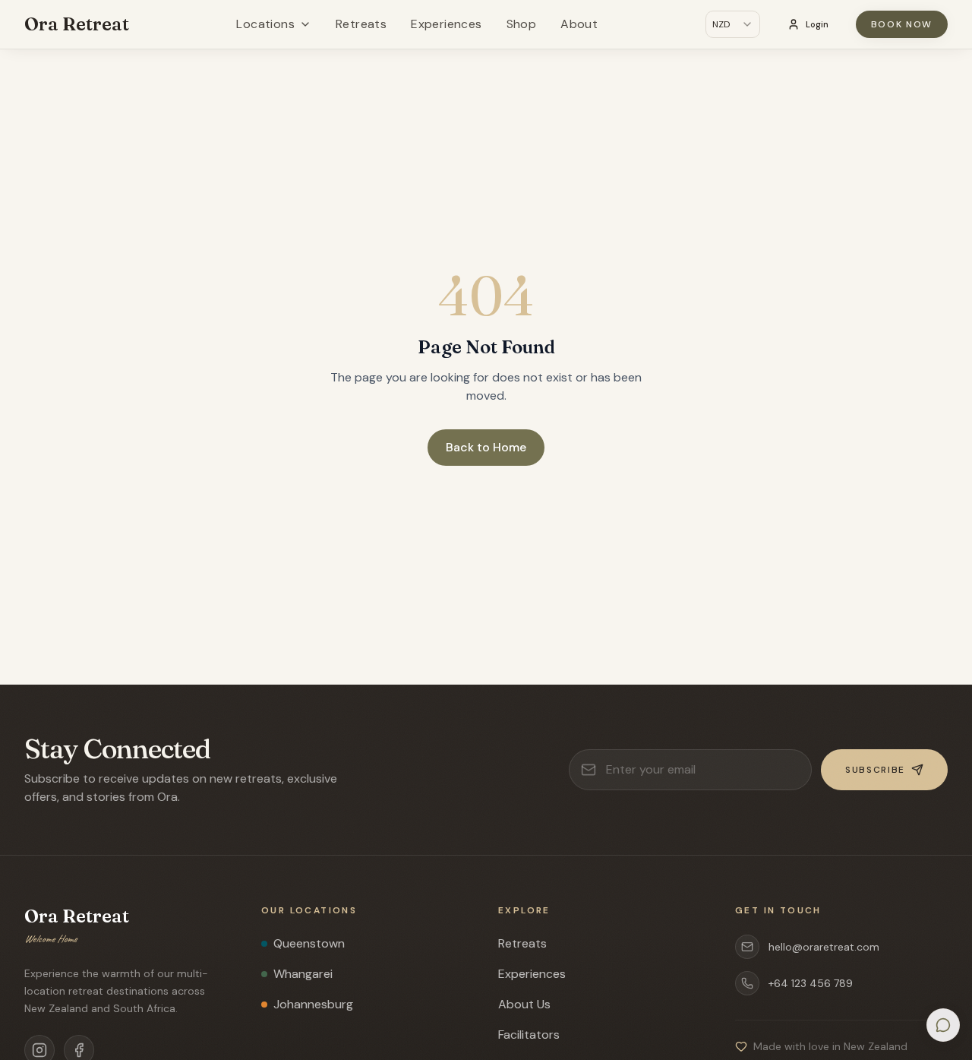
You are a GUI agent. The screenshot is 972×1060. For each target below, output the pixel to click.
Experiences (446, 24)
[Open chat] (943, 1025)
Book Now (902, 24)
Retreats (361, 24)
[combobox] (732, 24)
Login (817, 24)
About (579, 24)
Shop (522, 24)
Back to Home (486, 447)
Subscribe (875, 770)
